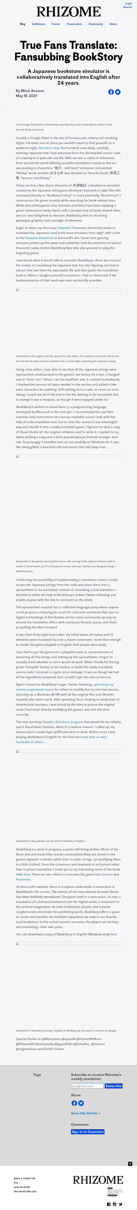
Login (128, 4)
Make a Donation (24, 1179)
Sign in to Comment (88, 1132)
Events (56, 24)
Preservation (74, 24)
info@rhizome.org (25, 1192)
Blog (22, 24)
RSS (16, 1183)
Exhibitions (38, 24)
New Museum (22, 1187)
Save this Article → (85, 1113)
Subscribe (114, 1086)
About (113, 24)
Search (127, 7)
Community (96, 24)
